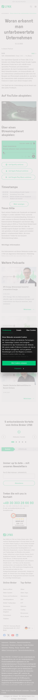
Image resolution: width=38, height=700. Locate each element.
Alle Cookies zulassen (19, 363)
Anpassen (17, 368)
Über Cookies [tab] (31, 330)
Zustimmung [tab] (6, 330)
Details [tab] (18, 330)
